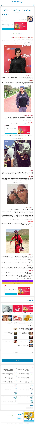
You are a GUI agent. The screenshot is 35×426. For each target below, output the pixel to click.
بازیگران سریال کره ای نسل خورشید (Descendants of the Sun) (24, 333)
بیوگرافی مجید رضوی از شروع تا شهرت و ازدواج (23, 397)
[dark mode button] (3, 5)
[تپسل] (2, 20)
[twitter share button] (8, 14)
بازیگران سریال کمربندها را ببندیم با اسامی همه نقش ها (24, 329)
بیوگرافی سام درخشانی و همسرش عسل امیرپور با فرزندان (7, 374)
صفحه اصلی (31, 14)
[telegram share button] (4, 14)
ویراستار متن (19, 418)
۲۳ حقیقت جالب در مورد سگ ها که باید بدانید (7, 397)
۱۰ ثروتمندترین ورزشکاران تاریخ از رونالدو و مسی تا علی (23, 370)
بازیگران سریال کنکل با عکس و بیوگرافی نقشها (9, 333)
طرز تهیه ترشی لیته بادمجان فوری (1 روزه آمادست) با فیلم (24, 401)
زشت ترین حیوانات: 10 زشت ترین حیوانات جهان (24, 382)
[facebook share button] (6, 14)
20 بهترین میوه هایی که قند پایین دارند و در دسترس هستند (23, 394)
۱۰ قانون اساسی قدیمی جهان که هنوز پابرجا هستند (7, 390)
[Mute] (25, 416)
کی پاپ (27, 407)
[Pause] (24, 416)
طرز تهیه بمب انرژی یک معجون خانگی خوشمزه (24, 374)
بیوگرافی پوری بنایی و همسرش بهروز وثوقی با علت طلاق (7, 386)
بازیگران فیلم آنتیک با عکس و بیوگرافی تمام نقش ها (23, 342)
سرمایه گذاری (8, 28)
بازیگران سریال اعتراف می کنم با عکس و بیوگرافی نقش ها (23, 337)
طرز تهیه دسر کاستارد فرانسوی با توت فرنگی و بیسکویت (8, 342)
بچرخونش (29, 420)
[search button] (1, 5)
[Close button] (33, 411)
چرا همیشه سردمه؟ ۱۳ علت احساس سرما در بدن (7, 402)
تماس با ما (20, 420)
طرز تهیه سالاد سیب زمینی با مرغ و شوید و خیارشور (8, 378)
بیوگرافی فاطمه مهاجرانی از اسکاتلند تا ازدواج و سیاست (7, 394)
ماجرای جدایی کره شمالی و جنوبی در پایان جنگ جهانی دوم (8, 382)
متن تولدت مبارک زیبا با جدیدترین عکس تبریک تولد (23, 386)
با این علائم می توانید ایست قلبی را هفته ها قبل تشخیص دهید (8, 370)
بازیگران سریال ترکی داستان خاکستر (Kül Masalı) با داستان (8, 337)
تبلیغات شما (31, 407)
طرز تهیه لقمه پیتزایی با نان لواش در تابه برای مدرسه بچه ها (23, 378)
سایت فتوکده (20, 33)
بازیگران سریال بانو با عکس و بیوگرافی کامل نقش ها (23, 346)
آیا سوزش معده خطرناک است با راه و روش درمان (24, 390)
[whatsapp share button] (3, 14)
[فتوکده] (17, 2)
